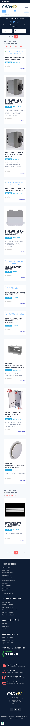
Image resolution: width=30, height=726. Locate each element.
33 (24, 36)
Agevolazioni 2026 (7, 642)
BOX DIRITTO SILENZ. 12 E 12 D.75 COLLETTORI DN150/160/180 (14, 233)
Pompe (4, 590)
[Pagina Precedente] (2, 36)
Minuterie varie (6, 585)
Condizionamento (7, 578)
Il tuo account (6, 602)
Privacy (11, 716)
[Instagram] (19, 709)
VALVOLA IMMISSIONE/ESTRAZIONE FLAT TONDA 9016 (15, 465)
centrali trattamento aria (14, 46)
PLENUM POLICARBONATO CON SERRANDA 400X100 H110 (14, 365)
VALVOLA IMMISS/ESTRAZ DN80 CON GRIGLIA (15, 58)
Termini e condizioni (8, 615)
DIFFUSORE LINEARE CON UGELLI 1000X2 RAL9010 (13, 525)
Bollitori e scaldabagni (8, 580)
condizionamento (10, 41)
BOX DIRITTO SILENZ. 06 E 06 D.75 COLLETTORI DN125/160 (14, 102)
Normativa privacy (7, 612)
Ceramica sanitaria (7, 572)
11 (19, 36)
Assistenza (4, 716)
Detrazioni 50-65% (7, 637)
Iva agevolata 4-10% (8, 640)
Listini (4, 11)
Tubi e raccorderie (7, 593)
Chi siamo (5, 623)
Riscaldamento (6, 575)
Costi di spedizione (7, 607)
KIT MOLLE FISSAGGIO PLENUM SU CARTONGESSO (14, 321)
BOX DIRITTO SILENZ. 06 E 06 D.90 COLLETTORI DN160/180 (14, 154)
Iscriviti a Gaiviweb (7, 604)
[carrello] (15, 11)
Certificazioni (6, 629)
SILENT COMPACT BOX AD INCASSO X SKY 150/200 (13, 414)
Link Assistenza (5, 1)
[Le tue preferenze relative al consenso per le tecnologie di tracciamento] (2, 723)
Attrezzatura (5, 583)
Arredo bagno (6, 567)
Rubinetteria (5, 570)
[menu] (26, 6)
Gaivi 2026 (21, 718)
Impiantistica (6, 588)
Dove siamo (5, 626)
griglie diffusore (11, 495)
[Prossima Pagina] (27, 36)
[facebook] (15, 709)
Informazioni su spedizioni (9, 610)
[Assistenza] (11, 709)
